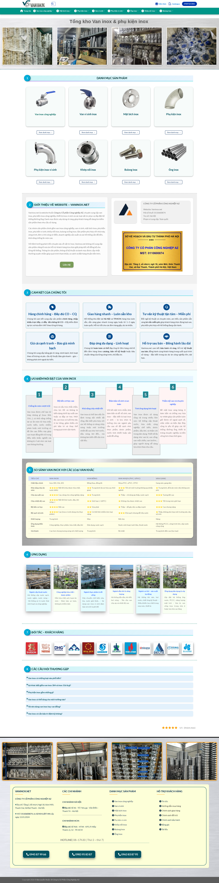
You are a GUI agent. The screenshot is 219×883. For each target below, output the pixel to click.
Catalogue (176, 4)
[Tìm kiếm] (53, 4)
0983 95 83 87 (83, 854)
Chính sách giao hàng (171, 810)
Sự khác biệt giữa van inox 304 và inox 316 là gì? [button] (49, 685)
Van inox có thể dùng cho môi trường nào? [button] (47, 699)
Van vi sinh (99, 11)
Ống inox (133, 11)
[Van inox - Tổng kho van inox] (34, 4)
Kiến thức (162, 4)
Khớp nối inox (150, 11)
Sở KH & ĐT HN (43, 813)
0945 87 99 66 (37, 854)
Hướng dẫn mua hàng (171, 806)
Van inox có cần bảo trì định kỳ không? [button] (45, 713)
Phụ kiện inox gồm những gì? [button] (41, 692)
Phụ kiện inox (82, 11)
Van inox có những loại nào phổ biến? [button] (44, 678)
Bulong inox (167, 11)
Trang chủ (27, 11)
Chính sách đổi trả (170, 815)
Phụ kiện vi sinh (117, 11)
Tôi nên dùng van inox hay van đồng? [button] (44, 706)
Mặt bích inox (65, 11)
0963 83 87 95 (129, 854)
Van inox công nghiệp (44, 11)
